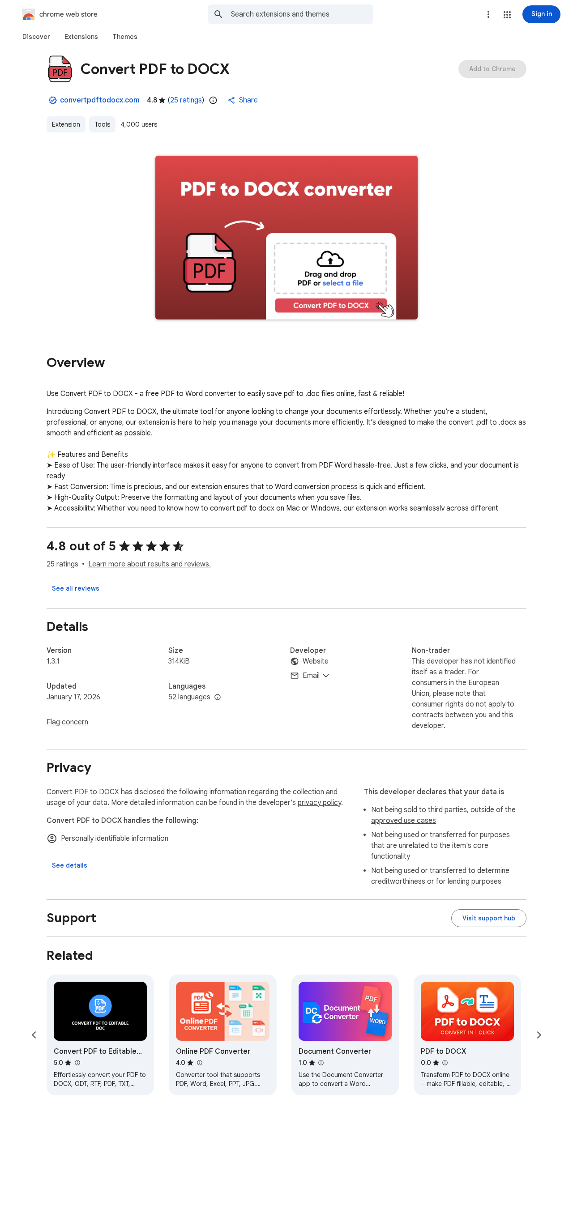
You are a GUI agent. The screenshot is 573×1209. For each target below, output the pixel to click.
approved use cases (403, 820)
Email (311, 675)
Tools (102, 124)
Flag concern (67, 722)
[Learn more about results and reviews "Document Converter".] (321, 1062)
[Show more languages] (217, 697)
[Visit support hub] (488, 918)
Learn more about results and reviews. (149, 564)
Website (316, 661)
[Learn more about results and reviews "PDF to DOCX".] (445, 1062)
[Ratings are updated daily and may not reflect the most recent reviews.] (213, 100)
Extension (66, 124)
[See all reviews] (76, 588)
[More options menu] (488, 14)
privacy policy (319, 802)
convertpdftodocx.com (100, 100)
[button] (507, 15)
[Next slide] (539, 1035)
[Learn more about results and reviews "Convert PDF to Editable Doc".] (77, 1062)
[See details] (70, 865)
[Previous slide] (34, 1035)
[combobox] (302, 14)
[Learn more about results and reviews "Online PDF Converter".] (199, 1062)
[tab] (36, 37)
